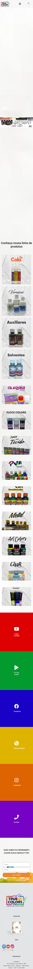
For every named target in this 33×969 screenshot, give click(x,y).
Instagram (17, 823)
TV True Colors (16, 711)
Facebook (17, 749)
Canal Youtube (16, 672)
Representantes (19, 786)
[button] (2, 141)
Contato (16, 860)
